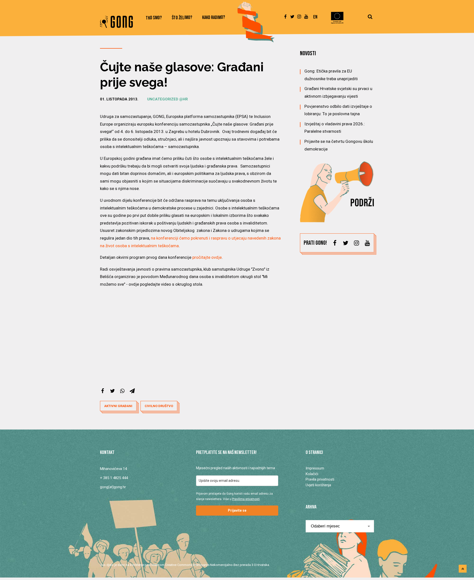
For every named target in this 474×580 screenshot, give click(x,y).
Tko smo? (154, 18)
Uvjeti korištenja (318, 485)
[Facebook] (102, 390)
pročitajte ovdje (207, 257)
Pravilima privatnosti (246, 499)
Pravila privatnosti (320, 479)
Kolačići (312, 474)
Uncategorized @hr (167, 99)
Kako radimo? (213, 17)
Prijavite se (237, 510)
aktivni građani (118, 406)
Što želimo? (182, 18)
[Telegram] (132, 390)
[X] (112, 390)
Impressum (315, 468)
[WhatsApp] (122, 390)
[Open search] (370, 19)
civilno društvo (159, 406)
